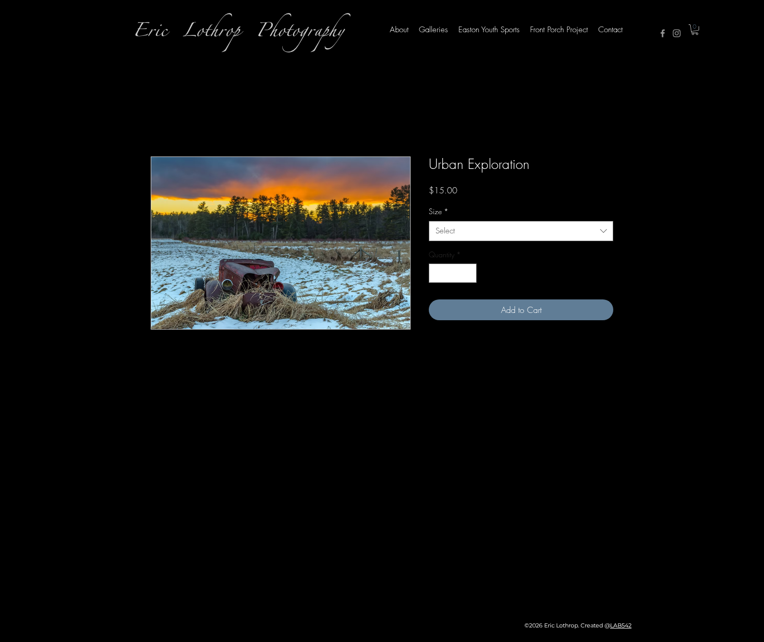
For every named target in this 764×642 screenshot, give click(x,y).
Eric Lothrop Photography (238, 33)
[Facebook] (662, 33)
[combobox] (521, 231)
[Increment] (468, 273)
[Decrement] (436, 273)
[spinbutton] (452, 273)
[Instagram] (676, 33)
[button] (695, 29)
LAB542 (620, 625)
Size (439, 211)
